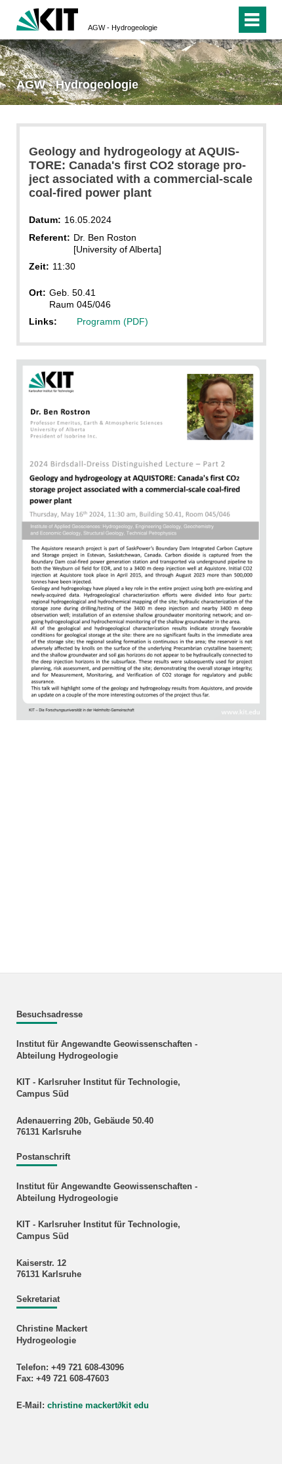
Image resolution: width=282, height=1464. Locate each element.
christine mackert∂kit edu (98, 1405)
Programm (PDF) (112, 321)
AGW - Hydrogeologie (122, 27)
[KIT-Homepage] (47, 18)
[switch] (202, 19)
